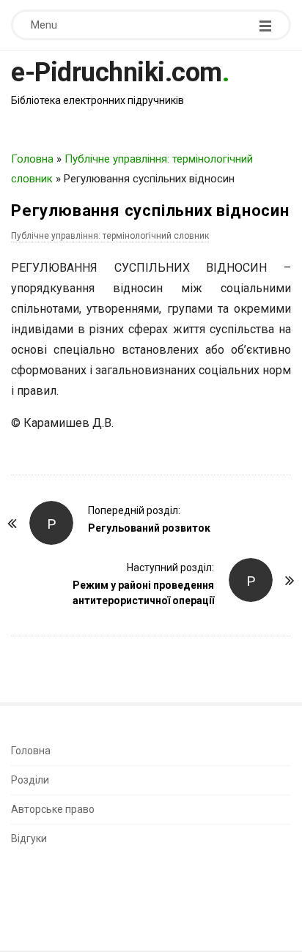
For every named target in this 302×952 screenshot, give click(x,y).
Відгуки (29, 838)
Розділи (30, 780)
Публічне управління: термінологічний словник (110, 236)
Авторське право (53, 809)
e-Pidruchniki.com (116, 72)
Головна (32, 159)
